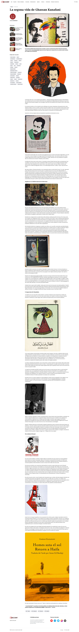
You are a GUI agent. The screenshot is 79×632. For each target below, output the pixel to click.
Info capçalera (13, 82)
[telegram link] (55, 620)
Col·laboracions (13, 58)
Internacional (16, 62)
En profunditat (13, 75)
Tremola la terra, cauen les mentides (19, 34)
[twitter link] (58, 620)
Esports (15, 79)
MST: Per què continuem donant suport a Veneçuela (19, 44)
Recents (14, 1)
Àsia (14, 65)
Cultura (12, 6)
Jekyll (21, 629)
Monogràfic (17, 77)
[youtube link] (51, 620)
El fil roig (12, 67)
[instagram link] (61, 620)
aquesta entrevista (56, 378)
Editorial (17, 75)
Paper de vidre (13, 77)
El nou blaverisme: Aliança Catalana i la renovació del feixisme (19, 39)
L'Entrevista (48, 1)
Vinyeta (12, 79)
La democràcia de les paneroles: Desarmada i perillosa (19, 29)
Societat (16, 67)
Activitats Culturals (13, 84)
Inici (11, 1)
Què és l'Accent (13, 620)
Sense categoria (18, 82)
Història (20, 60)
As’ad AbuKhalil (35, 50)
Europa (11, 65)
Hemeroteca (20, 79)
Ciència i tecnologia (13, 72)
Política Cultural (20, 84)
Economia (27, 1)
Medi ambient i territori (14, 70)
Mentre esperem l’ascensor (19, 49)
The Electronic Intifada (39, 607)
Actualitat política (19, 58)
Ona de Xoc (19, 72)
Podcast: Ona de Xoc (55, 1)
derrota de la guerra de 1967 (36, 275)
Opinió (18, 57)
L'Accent (13, 629)
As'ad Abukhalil (13, 20)
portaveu (65, 281)
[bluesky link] (65, 620)
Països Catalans (13, 57)
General (12, 62)
